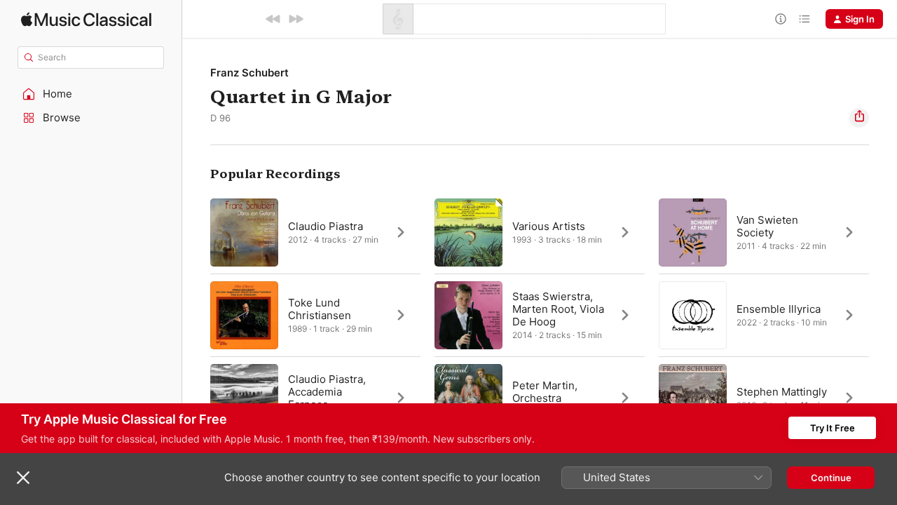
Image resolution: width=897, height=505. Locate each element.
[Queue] (804, 19)
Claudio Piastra (325, 226)
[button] (91, 94)
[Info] (780, 19)
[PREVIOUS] (273, 19)
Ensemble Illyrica (779, 309)
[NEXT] (296, 19)
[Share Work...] (859, 118)
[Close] (23, 477)
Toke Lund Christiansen (319, 309)
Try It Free (832, 427)
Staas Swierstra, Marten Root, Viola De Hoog (558, 309)
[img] (86, 19)
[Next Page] (883, 314)
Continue (831, 477)
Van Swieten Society (767, 226)
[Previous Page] (196, 314)
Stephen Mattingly (782, 391)
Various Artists (548, 226)
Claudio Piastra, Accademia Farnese (327, 391)
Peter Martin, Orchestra (544, 392)
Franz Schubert (249, 72)
